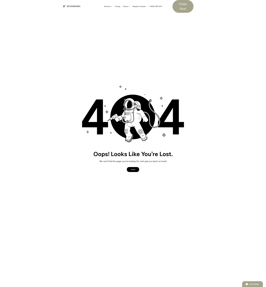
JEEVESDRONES (73, 6)
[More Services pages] (111, 6)
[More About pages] (129, 6)
